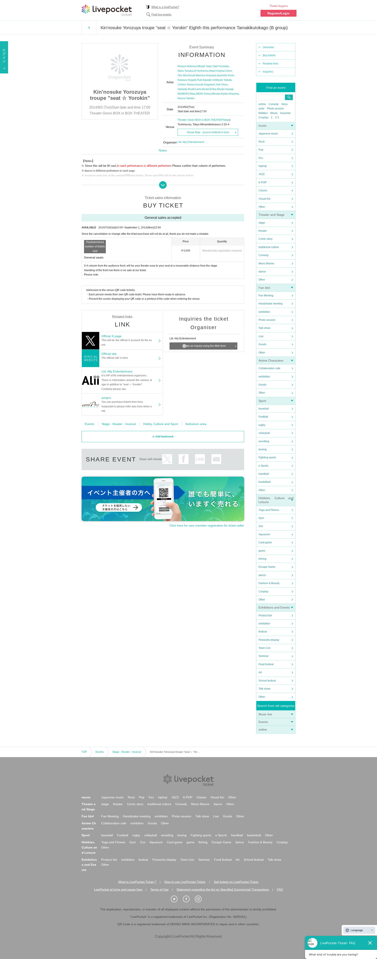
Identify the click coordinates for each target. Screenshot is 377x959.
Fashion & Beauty (269, 583)
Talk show (264, 328)
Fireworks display (269, 639)
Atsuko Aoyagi (225, 89)
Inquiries (268, 71)
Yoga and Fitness (269, 510)
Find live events (161, 14)
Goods (262, 344)
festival (263, 631)
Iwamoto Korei (225, 75)
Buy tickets (269, 55)
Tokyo (226, 119)
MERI (199, 93)
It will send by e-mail (216, 459)
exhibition (264, 311)
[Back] (89, 27)
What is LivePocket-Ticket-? (137, 882)
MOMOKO (184, 93)
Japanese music (268, 133)
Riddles (263, 113)
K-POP (263, 182)
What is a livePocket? (165, 7)
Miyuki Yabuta (223, 80)
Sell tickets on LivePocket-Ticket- (236, 882)
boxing (263, 449)
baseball (264, 408)
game (262, 550)
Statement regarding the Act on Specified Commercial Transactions (223, 889)
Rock (262, 141)
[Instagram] (200, 899)
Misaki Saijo (204, 66)
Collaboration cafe (269, 368)
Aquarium (264, 534)
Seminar (264, 656)
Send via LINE (200, 459)
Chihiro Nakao (186, 84)
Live (261, 336)
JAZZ (262, 174)
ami (199, 89)
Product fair (265, 615)
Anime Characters (271, 360)
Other (262, 206)
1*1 (277, 117)
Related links (270, 63)
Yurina (207, 93)
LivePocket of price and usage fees (118, 889)
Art (260, 672)
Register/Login (278, 13)
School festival (267, 680)
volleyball (264, 433)
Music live (265, 714)
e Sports (263, 465)
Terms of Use (159, 889)
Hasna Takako (186, 98)
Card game (265, 542)
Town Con (265, 648)
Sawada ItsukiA (187, 89)
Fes (261, 158)
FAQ (280, 889)
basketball (265, 481)
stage (262, 222)
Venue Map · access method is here (208, 132)
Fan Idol (264, 287)
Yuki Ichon (222, 84)
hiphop (263, 166)
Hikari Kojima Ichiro (220, 70)
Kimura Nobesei (187, 66)
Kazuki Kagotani (205, 84)
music (263, 125)
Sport (262, 401)
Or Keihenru (201, 70)
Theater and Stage (271, 214)
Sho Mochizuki (186, 75)
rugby (262, 425)
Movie (274, 113)
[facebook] (188, 899)
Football (263, 416)
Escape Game (267, 566)
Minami (216, 93)
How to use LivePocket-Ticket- (185, 882)
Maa (192, 93)
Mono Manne (266, 263)
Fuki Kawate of (205, 80)
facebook (183, 459)
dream (205, 89)
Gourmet (285, 113)
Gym (261, 518)
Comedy (274, 104)
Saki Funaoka (220, 66)
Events (263, 722)
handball (264, 473)
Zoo (261, 526)
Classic (263, 190)
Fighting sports (267, 457)
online (262, 104)
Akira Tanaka (185, 70)
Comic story (265, 238)
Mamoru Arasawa (206, 75)
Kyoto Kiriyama (230, 93)
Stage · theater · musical (119, 424)
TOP (84, 751)
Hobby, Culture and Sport (160, 424)
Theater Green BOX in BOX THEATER (200, 119)
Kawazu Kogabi (187, 80)
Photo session (275, 108)
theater (263, 230)
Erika (213, 89)
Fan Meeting (266, 295)
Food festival (266, 664)
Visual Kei (265, 198)
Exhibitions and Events (274, 607)
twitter (167, 459)
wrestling (264, 441)
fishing (262, 558)
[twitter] (176, 899)
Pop (261, 149)
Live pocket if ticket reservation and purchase (107, 10)
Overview (268, 47)
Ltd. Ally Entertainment (191, 142)
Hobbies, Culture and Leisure (89, 847)
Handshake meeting (271, 303)
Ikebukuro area (195, 424)
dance (262, 271)
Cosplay (263, 117)
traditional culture (269, 247)
